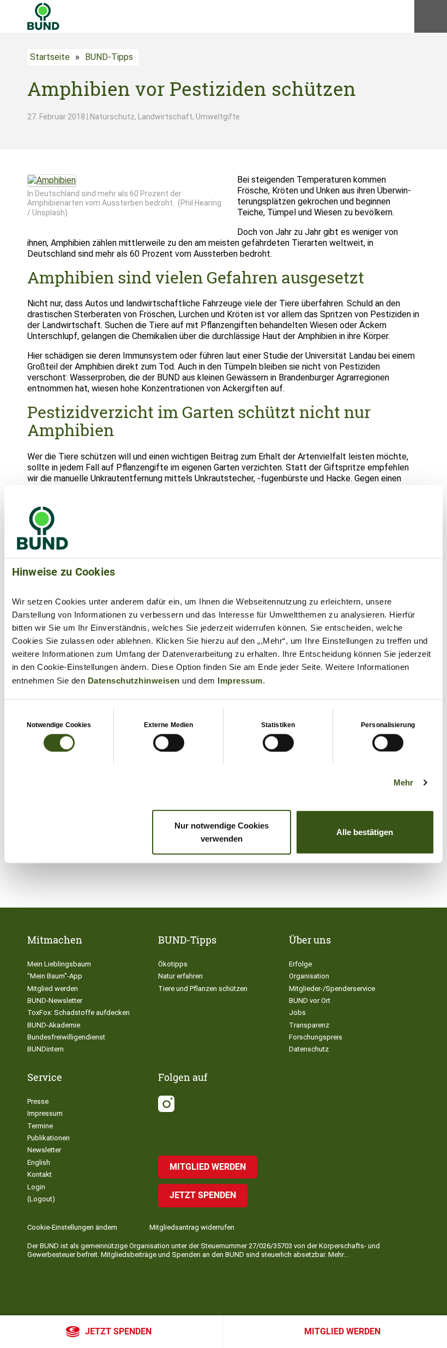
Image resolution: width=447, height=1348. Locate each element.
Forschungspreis (315, 1037)
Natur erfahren (180, 976)
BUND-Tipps (109, 57)
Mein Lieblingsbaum (59, 964)
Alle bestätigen (364, 832)
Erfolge (300, 964)
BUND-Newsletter (54, 1000)
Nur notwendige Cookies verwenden (221, 832)
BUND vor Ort (309, 1000)
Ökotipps (173, 964)
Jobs (297, 1012)
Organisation (309, 976)
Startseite (50, 57)
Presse (38, 1101)
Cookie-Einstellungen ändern (72, 1227)
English (38, 1162)
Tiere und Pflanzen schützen (202, 988)
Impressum (240, 680)
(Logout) (41, 1199)
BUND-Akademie (53, 1025)
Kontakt (39, 1174)
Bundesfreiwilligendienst (66, 1037)
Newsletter (44, 1150)
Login (36, 1187)
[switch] (168, 742)
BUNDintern (45, 1049)
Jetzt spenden (118, 1331)
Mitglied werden (342, 1331)
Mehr (403, 782)
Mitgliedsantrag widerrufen (191, 1227)
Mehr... (338, 1254)
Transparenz (309, 1025)
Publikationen (48, 1138)
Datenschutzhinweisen (134, 680)
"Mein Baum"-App (54, 976)
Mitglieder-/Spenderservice (332, 988)
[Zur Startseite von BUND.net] (43, 16)
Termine (40, 1126)
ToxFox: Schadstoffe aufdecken (78, 1012)
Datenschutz (309, 1049)
